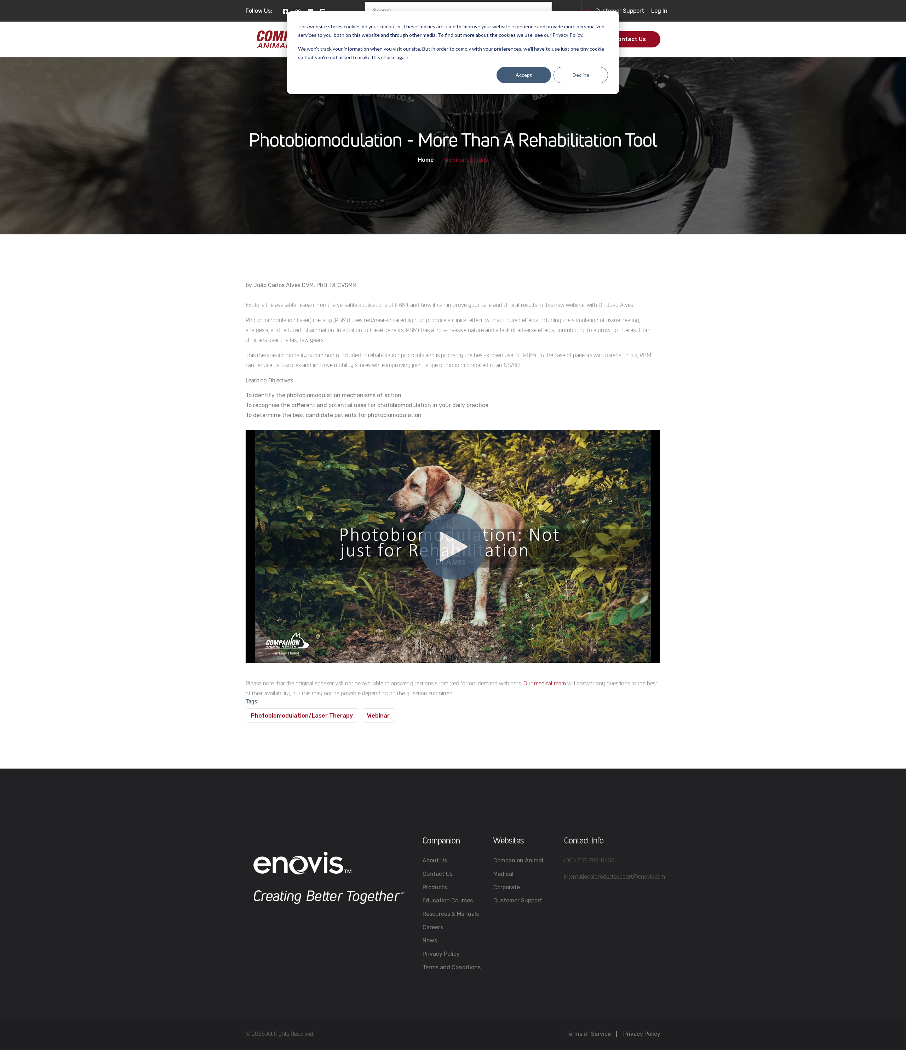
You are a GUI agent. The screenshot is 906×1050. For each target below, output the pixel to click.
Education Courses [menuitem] (448, 900)
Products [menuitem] (435, 887)
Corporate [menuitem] (506, 887)
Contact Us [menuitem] (438, 874)
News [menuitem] (430, 940)
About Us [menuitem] (435, 860)
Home (426, 160)
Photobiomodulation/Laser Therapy (302, 715)
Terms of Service (588, 1034)
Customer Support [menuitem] (517, 900)
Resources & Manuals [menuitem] (451, 914)
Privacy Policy (641, 1034)
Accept (524, 75)
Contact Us (630, 39)
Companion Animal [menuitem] (518, 860)
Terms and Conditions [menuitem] (452, 967)
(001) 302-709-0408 (589, 860)
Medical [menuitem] (503, 874)
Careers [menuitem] (433, 927)
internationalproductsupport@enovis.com (614, 876)
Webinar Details (466, 160)
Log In (659, 10)
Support (633, 10)
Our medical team (544, 683)
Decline (581, 75)
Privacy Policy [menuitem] (441, 954)
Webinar (378, 715)
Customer (609, 10)
